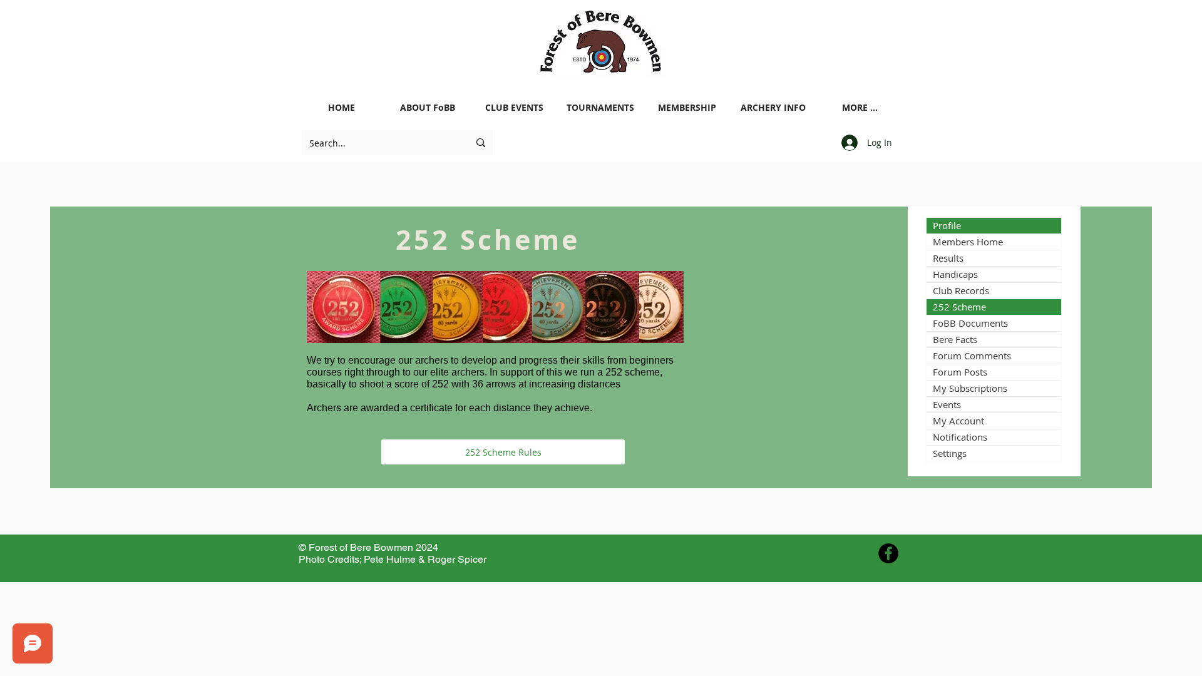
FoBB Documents (970, 323)
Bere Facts (955, 339)
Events (947, 404)
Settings (950, 453)
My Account (958, 420)
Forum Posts (960, 372)
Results (948, 258)
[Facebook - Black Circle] (888, 553)
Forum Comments (972, 355)
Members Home (968, 241)
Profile (947, 225)
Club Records (961, 290)
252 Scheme (959, 306)
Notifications (960, 437)
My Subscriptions (970, 388)
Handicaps (955, 274)
